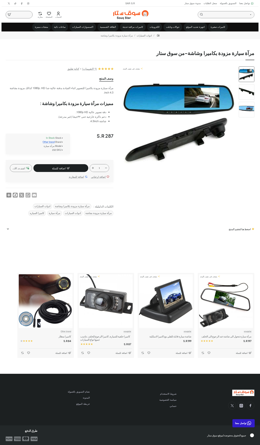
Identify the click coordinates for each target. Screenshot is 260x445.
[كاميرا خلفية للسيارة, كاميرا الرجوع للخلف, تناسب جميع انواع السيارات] (106, 301)
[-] (106, 168)
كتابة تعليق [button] (73, 69)
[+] (93, 168)
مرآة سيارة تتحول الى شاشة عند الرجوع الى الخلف (226, 336)
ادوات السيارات (144, 35)
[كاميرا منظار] (46, 301)
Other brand (49, 142)
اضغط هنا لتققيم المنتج (240, 229)
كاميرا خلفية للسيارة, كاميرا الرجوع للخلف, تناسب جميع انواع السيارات (105, 338)
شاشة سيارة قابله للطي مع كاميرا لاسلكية (170, 336)
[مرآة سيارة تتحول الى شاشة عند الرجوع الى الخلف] (226, 301)
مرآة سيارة (54, 213)
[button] (246, 67)
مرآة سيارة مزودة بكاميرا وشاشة (72, 206)
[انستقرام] (241, 405)
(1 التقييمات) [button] (89, 69)
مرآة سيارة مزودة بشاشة (98, 213)
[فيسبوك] (250, 405)
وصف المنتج (106, 78)
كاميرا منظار (65, 336)
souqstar (248, 331)
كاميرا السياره (37, 213)
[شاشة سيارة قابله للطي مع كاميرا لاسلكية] (166, 301)
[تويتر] (232, 405)
